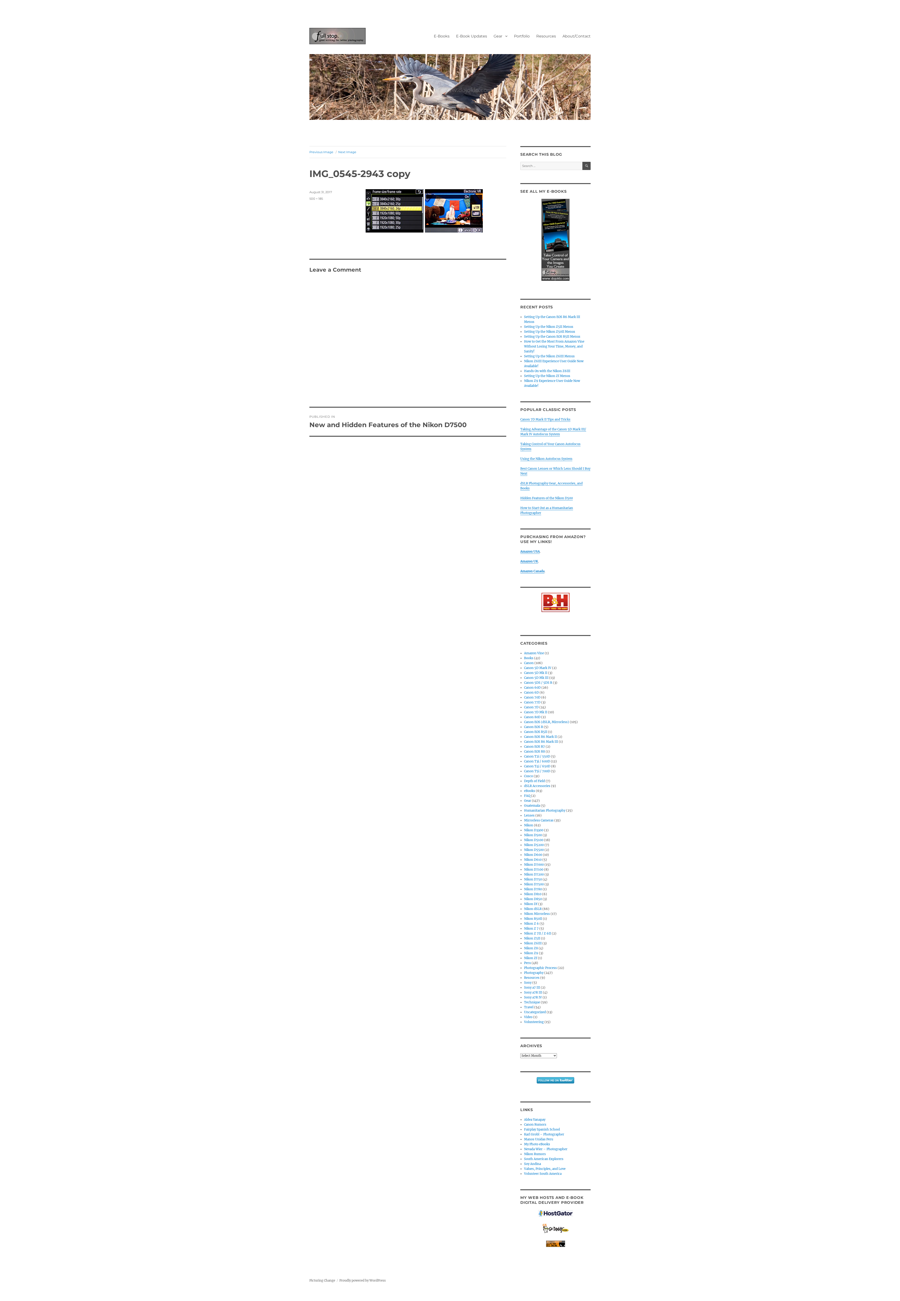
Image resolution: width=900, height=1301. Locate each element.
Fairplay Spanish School (542, 1129)
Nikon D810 (532, 894)
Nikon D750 (533, 879)
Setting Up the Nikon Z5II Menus (548, 327)
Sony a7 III (532, 988)
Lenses (529, 815)
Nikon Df (530, 904)
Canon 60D (532, 688)
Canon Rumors (535, 1125)
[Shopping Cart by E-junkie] (555, 1244)
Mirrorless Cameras (539, 820)
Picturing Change (322, 1281)
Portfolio (522, 36)
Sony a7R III (533, 992)
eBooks (529, 791)
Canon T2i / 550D (537, 756)
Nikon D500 (533, 835)
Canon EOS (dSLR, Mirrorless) (546, 722)
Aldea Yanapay (534, 1120)
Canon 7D (531, 707)
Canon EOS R (533, 727)
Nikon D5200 (534, 845)
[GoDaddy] (555, 1229)
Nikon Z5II (532, 938)
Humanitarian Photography (544, 811)
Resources (546, 36)
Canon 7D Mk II (535, 712)
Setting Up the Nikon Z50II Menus (549, 332)
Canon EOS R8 (534, 752)
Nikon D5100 (533, 840)
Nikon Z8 (531, 948)
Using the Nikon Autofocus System (546, 459)
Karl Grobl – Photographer (544, 1134)
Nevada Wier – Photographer (545, 1149)
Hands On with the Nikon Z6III (547, 371)
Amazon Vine (534, 653)
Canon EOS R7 (534, 747)
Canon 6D (531, 693)
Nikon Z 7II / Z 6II (537, 933)
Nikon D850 (533, 899)
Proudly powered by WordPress (362, 1281)
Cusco (528, 776)
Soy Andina (532, 1164)
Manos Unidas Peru (538, 1139)
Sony (528, 983)
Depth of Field (534, 781)
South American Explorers (543, 1159)
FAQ (527, 796)
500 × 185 (316, 198)
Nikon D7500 (534, 884)
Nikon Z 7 (531, 929)
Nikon (528, 825)
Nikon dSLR (533, 909)
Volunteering (534, 1022)
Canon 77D (532, 702)
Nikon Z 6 (531, 924)
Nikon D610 (533, 860)
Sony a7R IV (533, 997)
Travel (528, 1007)
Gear (498, 36)
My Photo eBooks (537, 1144)
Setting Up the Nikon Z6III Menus (549, 356)
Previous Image (321, 152)
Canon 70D (532, 697)
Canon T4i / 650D (537, 766)
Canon (529, 663)
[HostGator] (555, 1213)
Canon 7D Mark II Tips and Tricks (545, 419)
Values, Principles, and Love (545, 1169)
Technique (532, 1002)
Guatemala (532, 806)
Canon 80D (532, 717)
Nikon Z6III (533, 943)
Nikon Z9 (531, 953)
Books (528, 658)
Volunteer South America (543, 1174)
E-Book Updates (471, 36)
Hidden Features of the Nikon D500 (546, 498)
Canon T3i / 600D (537, 761)
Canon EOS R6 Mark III (541, 742)
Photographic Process (540, 968)
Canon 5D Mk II (535, 673)
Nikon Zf (530, 958)
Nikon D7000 (534, 865)
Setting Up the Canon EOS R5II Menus (552, 337)
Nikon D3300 (533, 830)
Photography (534, 973)
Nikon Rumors (535, 1154)
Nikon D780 (533, 889)
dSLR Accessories (537, 786)
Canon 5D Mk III (536, 678)
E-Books (442, 36)
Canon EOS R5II (535, 732)
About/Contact (576, 36)
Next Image (347, 152)
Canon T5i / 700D (537, 771)
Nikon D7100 (533, 870)
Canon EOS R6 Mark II (540, 737)
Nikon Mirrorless (537, 914)
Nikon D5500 (534, 850)
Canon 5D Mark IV (537, 668)
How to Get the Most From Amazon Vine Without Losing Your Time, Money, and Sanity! (554, 346)
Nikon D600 (533, 855)
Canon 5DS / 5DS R (538, 683)
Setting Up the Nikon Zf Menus (547, 376)
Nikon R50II (533, 919)
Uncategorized (535, 1012)
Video (528, 1017)
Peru (527, 963)
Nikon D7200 (534, 874)
